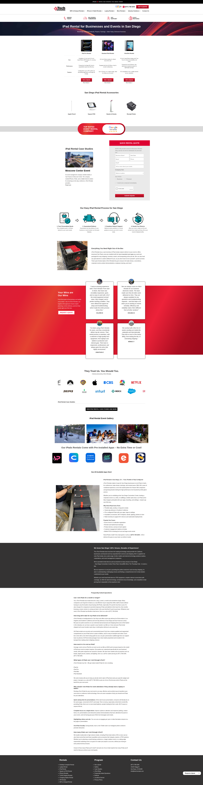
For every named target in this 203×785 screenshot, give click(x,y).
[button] (54, 459)
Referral (96, 775)
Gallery (96, 767)
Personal (129, 179)
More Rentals (121, 11)
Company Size (119, 169)
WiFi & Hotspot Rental (65, 782)
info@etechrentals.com (137, 771)
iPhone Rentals (63, 773)
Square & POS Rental (65, 771)
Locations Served (99, 777)
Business (119, 179)
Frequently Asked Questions (102, 773)
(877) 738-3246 (130, 7)
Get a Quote (86, 80)
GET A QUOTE (142, 7)
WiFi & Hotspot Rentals (77, 11)
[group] (60, 458)
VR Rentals (62, 779)
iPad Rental (62, 769)
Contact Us (145, 11)
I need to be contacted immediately (127, 183)
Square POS (91, 114)
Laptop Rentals (109, 11)
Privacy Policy (98, 779)
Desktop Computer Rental (66, 764)
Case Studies (98, 769)
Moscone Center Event (77, 170)
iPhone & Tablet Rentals (94, 11)
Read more (68, 185)
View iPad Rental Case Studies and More (101, 409)
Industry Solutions (133, 11)
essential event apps (128, 254)
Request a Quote (190, 773)
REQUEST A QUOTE (66, 312)
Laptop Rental (63, 767)
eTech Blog (97, 771)
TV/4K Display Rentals (65, 775)
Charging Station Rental (66, 777)
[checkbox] (115, 179)
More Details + (86, 82)
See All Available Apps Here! (101, 472)
